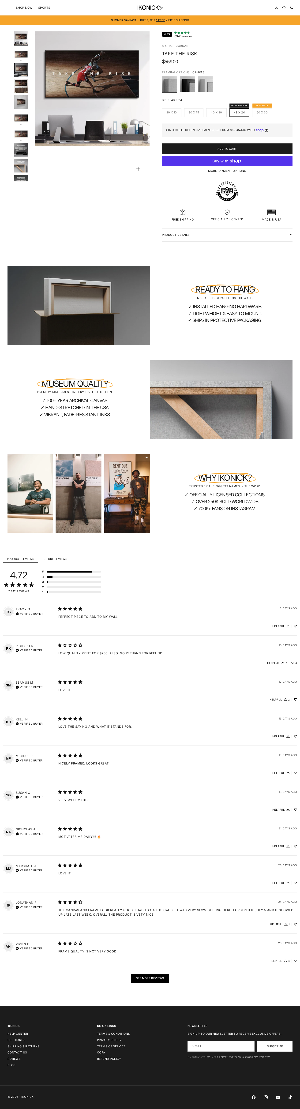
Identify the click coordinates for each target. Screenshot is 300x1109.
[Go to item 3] (21, 70)
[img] (29, 613)
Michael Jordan (175, 46)
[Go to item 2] (21, 54)
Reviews (14, 1058)
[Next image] (144, 94)
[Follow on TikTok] (290, 1097)
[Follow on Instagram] (265, 1097)
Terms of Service (111, 1046)
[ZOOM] (138, 168)
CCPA (101, 1052)
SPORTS (44, 7)
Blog (12, 1065)
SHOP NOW (24, 7)
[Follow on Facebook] (253, 1097)
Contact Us (17, 1052)
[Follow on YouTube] (278, 1097)
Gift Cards (17, 1040)
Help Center (18, 1033)
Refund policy (109, 1058)
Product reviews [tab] (20, 559)
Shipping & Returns (24, 1046)
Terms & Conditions (113, 1033)
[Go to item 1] (21, 38)
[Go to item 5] (21, 102)
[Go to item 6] (21, 118)
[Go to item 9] (21, 165)
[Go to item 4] (21, 86)
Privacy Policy (109, 1040)
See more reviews (150, 978)
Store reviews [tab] (56, 559)
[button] (71, 571)
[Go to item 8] (21, 150)
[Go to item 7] (21, 134)
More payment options (227, 170)
